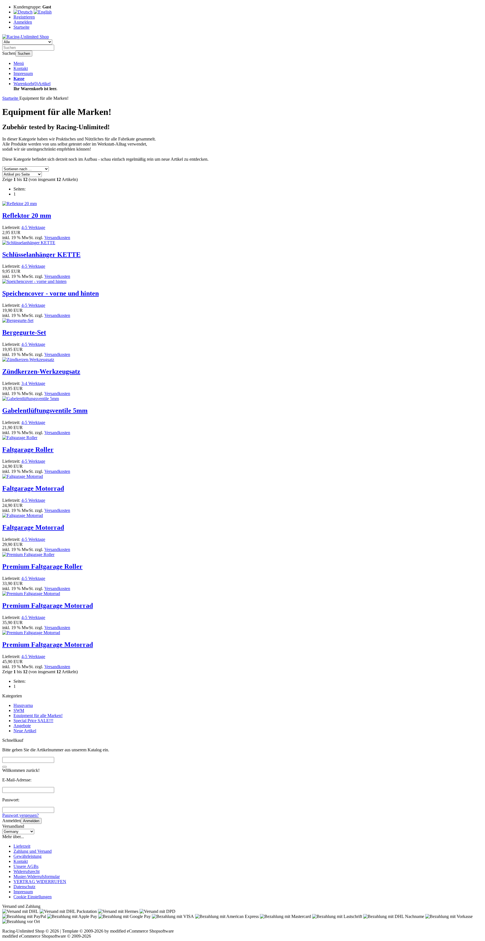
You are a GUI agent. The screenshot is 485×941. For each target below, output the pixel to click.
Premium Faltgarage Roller (42, 566)
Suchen (24, 53)
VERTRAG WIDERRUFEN (39, 881)
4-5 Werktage (33, 227)
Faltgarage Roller (28, 449)
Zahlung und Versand (32, 851)
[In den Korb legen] (4, 767)
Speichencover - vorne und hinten (50, 293)
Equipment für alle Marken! (38, 715)
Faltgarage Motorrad (33, 488)
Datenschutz (24, 886)
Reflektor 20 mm (26, 215)
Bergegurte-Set (24, 332)
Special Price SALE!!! (33, 720)
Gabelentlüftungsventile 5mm (45, 410)
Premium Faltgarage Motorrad (47, 605)
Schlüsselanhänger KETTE (41, 254)
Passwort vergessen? (20, 815)
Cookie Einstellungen (32, 896)
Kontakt (20, 68)
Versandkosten (57, 237)
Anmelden (31, 821)
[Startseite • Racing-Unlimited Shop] (25, 36)
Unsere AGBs (25, 866)
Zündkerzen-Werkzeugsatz (41, 371)
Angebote (22, 725)
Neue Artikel (24, 730)
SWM (18, 710)
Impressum (23, 73)
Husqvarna (23, 705)
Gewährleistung (27, 856)
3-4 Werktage (33, 383)
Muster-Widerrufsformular (36, 876)
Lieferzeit (21, 846)
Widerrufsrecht (26, 871)
